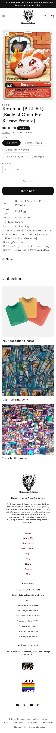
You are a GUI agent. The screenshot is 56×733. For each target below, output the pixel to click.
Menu (28, 564)
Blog (28, 574)
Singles (28, 554)
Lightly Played (35, 143)
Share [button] (9, 259)
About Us (28, 538)
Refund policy (18, 722)
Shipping (6, 132)
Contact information (37, 727)
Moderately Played (19, 150)
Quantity (7, 163)
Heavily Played (16, 157)
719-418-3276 (33, 590)
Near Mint (13, 143)
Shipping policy (20, 727)
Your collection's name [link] (19, 341)
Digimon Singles (13, 399)
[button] (4, 16)
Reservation (28, 543)
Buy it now (28, 191)
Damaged (40, 157)
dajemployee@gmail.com (31, 595)
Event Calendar (28, 548)
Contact (28, 569)
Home (28, 533)
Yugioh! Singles (13, 458)
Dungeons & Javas (26, 719)
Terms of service (46, 722)
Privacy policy (32, 722)
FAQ (28, 559)
